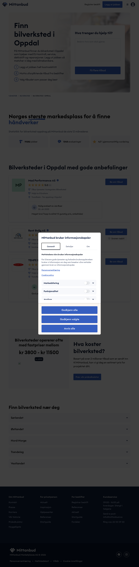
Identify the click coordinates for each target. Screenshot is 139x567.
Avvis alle (69, 328)
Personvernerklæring (51, 270)
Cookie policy (48, 275)
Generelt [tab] (51, 246)
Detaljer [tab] (69, 246)
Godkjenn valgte (69, 319)
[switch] (87, 283)
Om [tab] (88, 246)
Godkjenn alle (69, 310)
